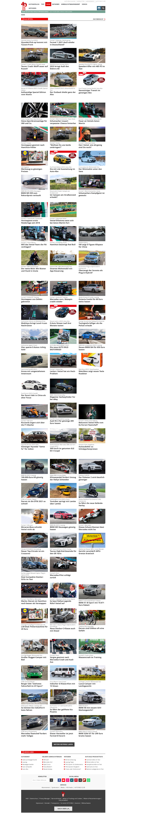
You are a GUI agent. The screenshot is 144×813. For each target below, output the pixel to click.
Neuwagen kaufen (28, 764)
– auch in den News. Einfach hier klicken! (47, 11)
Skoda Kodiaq (48, 769)
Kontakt (47, 803)
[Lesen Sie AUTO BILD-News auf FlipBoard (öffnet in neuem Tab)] (84, 780)
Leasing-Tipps (69, 762)
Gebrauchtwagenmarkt (29, 760)
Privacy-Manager (44, 798)
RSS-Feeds (69, 787)
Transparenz (55, 803)
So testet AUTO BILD (67, 803)
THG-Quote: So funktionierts (74, 764)
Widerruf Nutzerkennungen (92, 798)
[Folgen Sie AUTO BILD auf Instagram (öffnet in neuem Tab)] (67, 780)
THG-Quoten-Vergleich (72, 767)
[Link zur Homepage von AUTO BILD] (24, 6)
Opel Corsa (47, 764)
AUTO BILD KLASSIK (69, 1)
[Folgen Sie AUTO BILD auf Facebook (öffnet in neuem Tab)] (59, 780)
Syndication (55, 787)
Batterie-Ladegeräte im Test (95, 769)
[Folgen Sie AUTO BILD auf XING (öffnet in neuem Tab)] (72, 780)
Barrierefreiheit (56, 798)
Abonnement (90, 1)
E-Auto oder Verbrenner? (73, 769)
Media (63, 787)
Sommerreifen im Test (93, 760)
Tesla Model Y (48, 767)
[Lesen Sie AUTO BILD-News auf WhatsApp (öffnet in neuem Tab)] (88, 780)
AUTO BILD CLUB (100, 1)
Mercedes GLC (48, 762)
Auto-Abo (25, 769)
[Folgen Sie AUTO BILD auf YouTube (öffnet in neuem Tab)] (63, 780)
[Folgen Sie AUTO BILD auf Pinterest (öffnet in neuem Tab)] (76, 780)
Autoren (77, 803)
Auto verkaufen (27, 767)
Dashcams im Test (92, 767)
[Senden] (51, 780)
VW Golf (46, 760)
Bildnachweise (86, 803)
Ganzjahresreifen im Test (94, 764)
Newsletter (80, 1)
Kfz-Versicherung (70, 760)
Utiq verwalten (63, 800)
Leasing (24, 762)
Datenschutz (34, 798)
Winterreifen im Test (92, 762)
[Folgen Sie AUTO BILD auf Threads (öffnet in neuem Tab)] (80, 780)
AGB (27, 798)
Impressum (39, 803)
